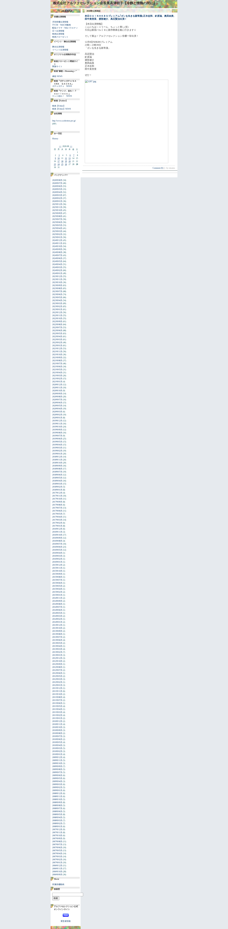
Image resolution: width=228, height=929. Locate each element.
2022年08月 (57, 324)
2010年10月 (57, 727)
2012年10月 (57, 661)
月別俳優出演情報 (60, 22)
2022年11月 (57, 315)
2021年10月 (57, 354)
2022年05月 (57, 333)
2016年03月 (57, 556)
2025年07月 (57, 219)
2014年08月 (57, 604)
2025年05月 (57, 225)
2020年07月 (57, 399)
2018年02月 (57, 487)
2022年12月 (57, 312)
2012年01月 (57, 685)
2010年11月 (57, 724)
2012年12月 (57, 658)
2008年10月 (57, 799)
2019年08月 (57, 433)
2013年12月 (57, 625)
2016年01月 (57, 562)
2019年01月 (57, 454)
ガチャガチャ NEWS (62, 86)
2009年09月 (57, 766)
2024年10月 (57, 246)
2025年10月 (57, 210)
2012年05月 (57, 676)
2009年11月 (57, 760)
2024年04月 (57, 264)
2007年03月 (57, 856)
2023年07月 (57, 291)
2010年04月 (57, 745)
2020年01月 (57, 417)
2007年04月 (57, 853)
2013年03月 (57, 649)
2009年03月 (57, 784)
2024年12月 (57, 240)
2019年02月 (57, 451)
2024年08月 (57, 252)
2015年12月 (57, 565)
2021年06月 (57, 366)
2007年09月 (57, 838)
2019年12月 (57, 420)
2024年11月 (57, 243)
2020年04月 (57, 408)
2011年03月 (57, 712)
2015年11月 (57, 568)
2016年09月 (57, 538)
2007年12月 (57, 829)
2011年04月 (57, 709)
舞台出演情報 (58, 47)
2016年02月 (57, 559)
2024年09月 (57, 249)
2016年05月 (57, 550)
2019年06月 (57, 439)
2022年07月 (57, 327)
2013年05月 (57, 643)
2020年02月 (57, 414)
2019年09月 (57, 430)
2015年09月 (57, 574)
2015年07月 (57, 580)
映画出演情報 (58, 34)
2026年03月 (57, 195)
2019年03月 (57, 448)
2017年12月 (57, 493)
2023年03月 (57, 303)
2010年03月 (57, 748)
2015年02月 (57, 592)
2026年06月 (57, 186)
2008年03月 (57, 820)
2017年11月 (57, 496)
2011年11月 (57, 691)
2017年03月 (57, 520)
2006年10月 (57, 871)
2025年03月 (57, 231)
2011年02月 (57, 715)
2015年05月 (57, 586)
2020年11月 (57, 387)
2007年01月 (57, 862)
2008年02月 (57, 823)
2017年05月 (57, 514)
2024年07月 (57, 255)
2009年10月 (57, 763)
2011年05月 (57, 706)
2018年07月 (57, 472)
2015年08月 (57, 577)
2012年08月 (57, 667)
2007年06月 (57, 847)
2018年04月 (57, 481)
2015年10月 (57, 571)
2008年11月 (57, 796)
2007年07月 (57, 844)
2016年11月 (57, 532)
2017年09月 (57, 502)
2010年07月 (57, 736)
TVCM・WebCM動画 (61, 25)
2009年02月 (57, 787)
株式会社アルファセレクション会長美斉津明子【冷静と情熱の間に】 (105, 3)
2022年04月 (57, 336)
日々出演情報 (58, 31)
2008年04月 (57, 817)
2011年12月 (57, 688)
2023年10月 (57, 282)
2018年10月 (57, 463)
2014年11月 (57, 598)
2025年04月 (57, 228)
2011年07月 (57, 700)
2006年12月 (57, 865)
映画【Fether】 (58, 106)
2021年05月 (57, 369)
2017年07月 (57, 508)
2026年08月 (57, 180)
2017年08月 (57, 505)
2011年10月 (57, 694)
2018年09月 (57, 466)
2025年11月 (57, 207)
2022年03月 (57, 339)
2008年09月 (57, 802)
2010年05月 (57, 742)
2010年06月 (57, 739)
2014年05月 (57, 613)
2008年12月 (57, 793)
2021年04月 (57, 372)
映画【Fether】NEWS (61, 109)
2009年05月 (57, 778)
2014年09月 (57, 601)
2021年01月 (57, 381)
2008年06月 (57, 811)
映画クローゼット (60, 37)
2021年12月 (57, 348)
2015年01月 (57, 595)
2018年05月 (57, 478)
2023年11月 (57, 279)
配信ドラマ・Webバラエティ (65, 28)
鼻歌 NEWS (57, 76)
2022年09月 (57, 321)
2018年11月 (57, 460)
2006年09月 (57, 874)
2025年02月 (57, 234)
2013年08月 (57, 634)
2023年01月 (57, 309)
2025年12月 (57, 204)
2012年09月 (57, 664)
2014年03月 (57, 616)
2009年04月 (57, 781)
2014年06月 (57, 610)
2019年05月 (57, 442)
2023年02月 (57, 306)
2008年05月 (57, 814)
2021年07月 (57, 363)
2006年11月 (57, 868)
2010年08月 (57, 733)
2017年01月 (57, 526)
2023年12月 (57, 276)
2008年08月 (57, 805)
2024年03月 (57, 267)
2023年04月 (57, 300)
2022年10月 (57, 318)
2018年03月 (57, 484)
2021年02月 (57, 378)
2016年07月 (57, 544)
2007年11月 (57, 832)
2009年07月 (57, 772)
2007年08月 (57, 841)
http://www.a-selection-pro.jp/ (64, 121)
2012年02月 (57, 682)
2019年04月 (57, 445)
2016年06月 (57, 547)
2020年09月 (57, 393)
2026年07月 (57, 183)
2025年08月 (57, 216)
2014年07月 (57, 607)
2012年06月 (57, 673)
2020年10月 (57, 390)
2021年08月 (57, 360)
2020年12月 (57, 384)
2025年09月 (57, 213)
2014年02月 (57, 619)
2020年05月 (57, 405)
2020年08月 (57, 396)
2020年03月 (57, 411)
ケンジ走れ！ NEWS (62, 96)
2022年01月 (57, 345)
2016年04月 (57, 553)
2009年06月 (57, 775)
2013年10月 (57, 628)
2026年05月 (57, 189)
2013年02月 (57, 652)
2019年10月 (57, 427)
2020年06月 (57, 402)
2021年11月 (57, 351)
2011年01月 (57, 718)
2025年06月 (57, 222)
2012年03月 (57, 679)
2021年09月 (57, 357)
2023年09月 (57, 285)
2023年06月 (57, 294)
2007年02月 (57, 859)
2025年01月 (57, 237)
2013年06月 (57, 640)
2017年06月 (57, 511)
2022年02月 (57, 342)
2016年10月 (57, 535)
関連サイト (57, 66)
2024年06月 (57, 258)
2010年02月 (57, 751)
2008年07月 (57, 808)
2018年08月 (57, 469)
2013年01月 (57, 655)
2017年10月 (57, 499)
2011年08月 (57, 697)
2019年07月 (57, 436)
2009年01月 (57, 790)
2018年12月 (57, 457)
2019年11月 (57, 424)
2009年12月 (57, 757)
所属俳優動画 (58, 884)
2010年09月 (57, 730)
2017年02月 (57, 523)
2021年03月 (57, 375)
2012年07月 (57, 670)
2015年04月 (57, 589)
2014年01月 (57, 622)
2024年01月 (57, 273)
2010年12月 (57, 721)
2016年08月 (57, 541)
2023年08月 (57, 288)
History (55, 138)
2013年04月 (57, 646)
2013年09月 (57, 631)
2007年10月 (57, 835)
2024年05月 (57, 261)
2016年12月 (57, 529)
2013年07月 (57, 637)
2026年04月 (57, 192)
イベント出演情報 (60, 50)
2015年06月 (57, 583)
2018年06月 (57, 475)
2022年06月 (57, 330)
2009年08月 (57, 769)
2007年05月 (57, 850)
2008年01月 (57, 826)
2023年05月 (57, 297)
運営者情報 (66, 921)
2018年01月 (57, 490)
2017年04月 (57, 517)
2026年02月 (57, 198)
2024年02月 (57, 270)
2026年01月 (57, 201)
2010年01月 (57, 754)
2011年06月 (57, 703)
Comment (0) (159, 168)
